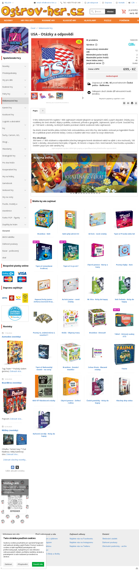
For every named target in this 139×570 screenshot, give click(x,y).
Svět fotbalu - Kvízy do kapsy (124, 300)
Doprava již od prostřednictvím (112, 84)
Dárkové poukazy (109, 542)
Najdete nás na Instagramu (81, 542)
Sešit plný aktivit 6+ (70, 234)
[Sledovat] (128, 103)
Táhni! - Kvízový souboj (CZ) (124, 335)
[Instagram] (15, 502)
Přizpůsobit (23, 564)
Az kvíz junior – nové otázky (71, 300)
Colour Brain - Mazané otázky (97, 368)
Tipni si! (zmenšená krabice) (44, 267)
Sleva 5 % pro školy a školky (48, 554)
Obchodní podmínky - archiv (114, 546)
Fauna (124, 368)
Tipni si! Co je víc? (70, 266)
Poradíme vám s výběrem (47, 538)
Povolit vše (38, 564)
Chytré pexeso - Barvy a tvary (97, 266)
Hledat (110, 11)
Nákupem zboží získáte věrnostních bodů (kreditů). (111, 92)
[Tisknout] (132, 103)
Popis (35, 111)
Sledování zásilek (109, 538)
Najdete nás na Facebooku (81, 538)
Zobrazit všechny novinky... (15, 459)
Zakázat (8, 564)
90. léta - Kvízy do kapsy (97, 299)
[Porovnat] (124, 103)
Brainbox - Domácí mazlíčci (71, 368)
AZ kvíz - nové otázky (98, 234)
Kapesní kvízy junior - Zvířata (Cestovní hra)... (44, 300)
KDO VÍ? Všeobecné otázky (44, 400)
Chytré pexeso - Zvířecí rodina (71, 401)
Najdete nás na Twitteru (80, 546)
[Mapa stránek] (137, 568)
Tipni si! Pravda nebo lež (124, 234)
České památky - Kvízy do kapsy (98, 401)
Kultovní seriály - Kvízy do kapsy (44, 435)
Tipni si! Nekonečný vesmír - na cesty (44, 368)
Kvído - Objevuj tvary (71, 333)
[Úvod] (43, 11)
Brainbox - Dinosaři (97, 333)
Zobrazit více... (16, 371)
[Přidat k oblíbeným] (136, 103)
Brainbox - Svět (43, 234)
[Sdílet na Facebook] (12, 467)
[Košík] (129, 11)
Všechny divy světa (124, 400)
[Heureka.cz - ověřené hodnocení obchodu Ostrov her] (15, 319)
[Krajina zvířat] (84, 175)
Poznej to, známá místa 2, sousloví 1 (44, 334)
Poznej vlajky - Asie (124, 265)
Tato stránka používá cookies (19, 538)
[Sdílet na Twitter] (17, 467)
